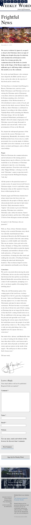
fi (11, 1)
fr (5, 1)
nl (1, 4)
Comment (5, 390)
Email (3, 422)
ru (15, 1)
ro (26, 1)
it (8, 1)
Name (3, 415)
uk (19, 1)
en (1, 1)
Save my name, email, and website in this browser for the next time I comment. (14, 440)
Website (3, 430)
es (22, 1)
